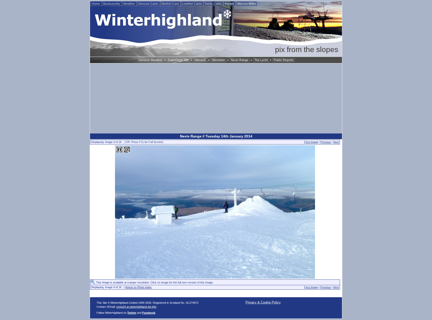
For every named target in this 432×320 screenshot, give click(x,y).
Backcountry (112, 4)
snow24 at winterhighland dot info (136, 306)
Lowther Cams (192, 4)
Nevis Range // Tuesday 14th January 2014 (216, 136)
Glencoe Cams (148, 4)
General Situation (150, 60)
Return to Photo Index (138, 287)
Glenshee (218, 60)
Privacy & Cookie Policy (263, 302)
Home (96, 4)
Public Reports (284, 60)
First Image (311, 141)
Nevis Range (239, 60)
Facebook (148, 312)
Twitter (131, 312)
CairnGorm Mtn (178, 60)
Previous (325, 141)
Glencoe (200, 60)
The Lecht (261, 60)
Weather (129, 4)
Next (336, 141)
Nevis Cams (213, 4)
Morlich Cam (171, 4)
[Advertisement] (216, 98)
